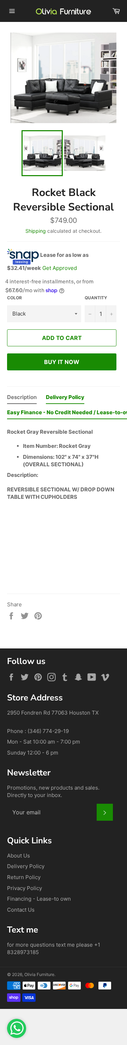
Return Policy (24, 877)
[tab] (22, 399)
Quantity (96, 297)
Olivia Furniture (39, 974)
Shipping (35, 231)
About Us (18, 855)
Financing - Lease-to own (39, 898)
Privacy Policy (24, 888)
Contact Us (21, 909)
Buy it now (61, 361)
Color (14, 297)
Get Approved (59, 268)
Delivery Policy (25, 866)
